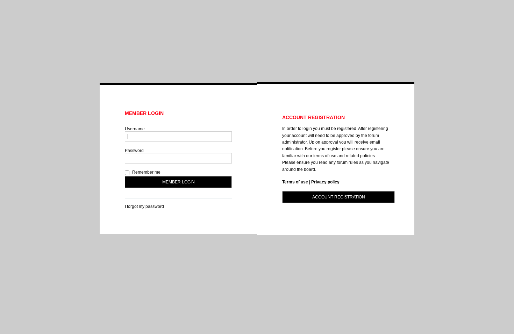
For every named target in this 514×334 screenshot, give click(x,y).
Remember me (145, 172)
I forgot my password (144, 206)
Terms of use (295, 182)
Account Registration (338, 197)
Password (134, 150)
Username (135, 128)
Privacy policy (325, 182)
